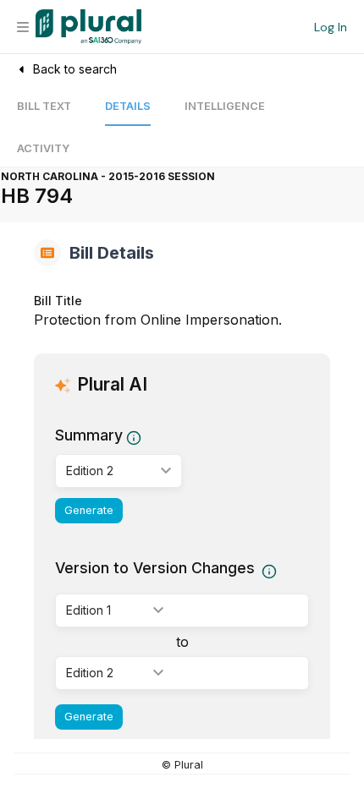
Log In (330, 27)
